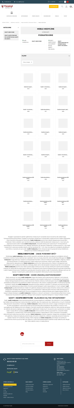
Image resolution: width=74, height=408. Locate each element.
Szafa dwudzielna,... (46, 109)
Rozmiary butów (29, 388)
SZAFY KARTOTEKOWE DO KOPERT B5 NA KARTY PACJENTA (11, 37)
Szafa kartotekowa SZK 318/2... (28, 178)
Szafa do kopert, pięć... (63, 109)
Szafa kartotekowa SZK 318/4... (45, 202)
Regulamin (5, 388)
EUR (65, 1)
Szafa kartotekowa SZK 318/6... (28, 225)
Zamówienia (45, 388)
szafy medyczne (9, 32)
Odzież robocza (66, 386)
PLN (68, 1)
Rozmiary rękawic (29, 389)
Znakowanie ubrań (30, 384)
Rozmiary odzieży (29, 386)
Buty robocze (66, 389)
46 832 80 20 (11, 361)
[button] (18, 27)
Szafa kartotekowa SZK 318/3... (63, 178)
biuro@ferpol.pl (10, 365)
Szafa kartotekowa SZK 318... (63, 202)
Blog (27, 391)
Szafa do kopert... (28, 86)
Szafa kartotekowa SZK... (63, 225)
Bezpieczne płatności (8, 393)
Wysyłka (5, 395)
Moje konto (45, 386)
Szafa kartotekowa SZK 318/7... (45, 225)
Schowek (45, 391)
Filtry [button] (24, 56)
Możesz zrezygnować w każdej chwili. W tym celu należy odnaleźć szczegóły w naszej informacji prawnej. (38, 348)
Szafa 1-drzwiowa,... (46, 86)
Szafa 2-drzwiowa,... (28, 154)
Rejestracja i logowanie (48, 384)
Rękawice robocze (67, 388)
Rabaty (44, 389)
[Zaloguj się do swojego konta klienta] (66, 6)
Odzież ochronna (66, 384)
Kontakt (5, 392)
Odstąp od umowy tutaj (10, 384)
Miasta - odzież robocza (8, 397)
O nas (4, 390)
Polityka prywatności (8, 386)
